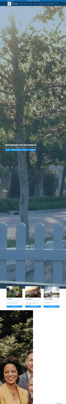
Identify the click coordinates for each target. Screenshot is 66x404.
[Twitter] (35, 1)
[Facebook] (39, 1)
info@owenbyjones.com (11, 0)
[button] (21, 4)
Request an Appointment (30, 0)
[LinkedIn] (37, 1)
